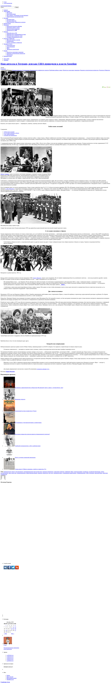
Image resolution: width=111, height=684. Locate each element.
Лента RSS (6, 58)
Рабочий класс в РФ (12, 33)
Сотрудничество (8, 3)
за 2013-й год (10, 656)
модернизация (4, 473)
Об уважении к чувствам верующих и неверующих (28, 422)
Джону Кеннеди (37, 278)
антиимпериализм (28, 471)
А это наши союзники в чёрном (11, 133)
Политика (6, 25)
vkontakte (6, 60)
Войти (8, 675)
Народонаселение (11, 14)
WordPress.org (10, 679)
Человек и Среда (8, 44)
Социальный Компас (6, 5)
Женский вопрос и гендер (13, 40)
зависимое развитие (59, 471)
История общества (11, 20)
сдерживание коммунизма (69, 473)
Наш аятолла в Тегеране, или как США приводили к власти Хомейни (39, 63)
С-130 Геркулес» (9, 188)
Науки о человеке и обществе (14, 42)
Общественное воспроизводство (15, 16)
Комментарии (7, 23)
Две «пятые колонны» (9, 134)
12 (13, 627)
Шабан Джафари (5, 174)
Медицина (9, 12)
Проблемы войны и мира (13, 27)
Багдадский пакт (38, 471)
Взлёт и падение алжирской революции (25, 457)
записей (10, 676)
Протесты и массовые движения (15, 52)
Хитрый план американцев (10, 135)
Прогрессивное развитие (13, 29)
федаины (91, 473)
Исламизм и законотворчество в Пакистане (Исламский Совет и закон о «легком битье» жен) (39, 387)
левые (102, 471)
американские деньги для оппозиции (13, 471)
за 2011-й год (10, 659)
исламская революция (94, 471)
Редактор (3, 69)
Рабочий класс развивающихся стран (16, 34)
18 (11, 628)
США (87, 473)
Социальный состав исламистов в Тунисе (25, 411)
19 (13, 628)
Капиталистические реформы (14, 26)
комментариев (11, 678)
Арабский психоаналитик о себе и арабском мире (27, 445)
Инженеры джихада (20, 399)
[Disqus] (55, 503)
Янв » (12, 633)
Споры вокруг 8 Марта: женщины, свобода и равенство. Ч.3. (30, 469)
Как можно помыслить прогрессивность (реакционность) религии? (32, 434)
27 (15, 630)
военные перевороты (48, 471)
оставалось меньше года (43, 369)
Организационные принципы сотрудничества (11, 648)
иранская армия (78, 471)
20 (15, 628)
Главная (6, 10)
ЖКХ (8, 48)
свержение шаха (58, 473)
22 (6, 630)
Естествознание (11, 46)
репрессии (45, 473)
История (6, 18)
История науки (10, 19)
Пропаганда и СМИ (12, 30)
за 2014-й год (10, 655)
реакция (40, 473)
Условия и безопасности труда (14, 37)
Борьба (5, 50)
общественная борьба (31, 473)
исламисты (85, 471)
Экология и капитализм (13, 49)
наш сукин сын (12, 473)
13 (15, 627)
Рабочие (6, 31)
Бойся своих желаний (9, 131)
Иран (72, 471)
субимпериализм (81, 473)
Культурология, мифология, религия (16, 22)
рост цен (50, 473)
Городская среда (11, 45)
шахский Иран (98, 473)
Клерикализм (10, 41)
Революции (10, 54)
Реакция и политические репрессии (16, 53)
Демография (7, 11)
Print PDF (107, 87)
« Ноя (5, 633)
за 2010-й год (10, 660)
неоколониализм (21, 473)
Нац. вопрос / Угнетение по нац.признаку (17, 15)
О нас (5, 1)
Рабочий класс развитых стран (14, 35)
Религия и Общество (9, 38)
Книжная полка (8, 56)
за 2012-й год (10, 658)
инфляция (67, 471)
